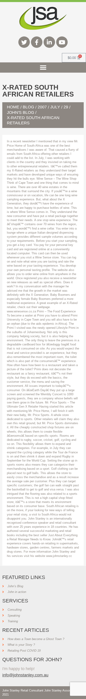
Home (13, 107)
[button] (43, 67)
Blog (28, 107)
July (55, 107)
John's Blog (20, 112)
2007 (42, 107)
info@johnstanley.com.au (25, 675)
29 (66, 107)
